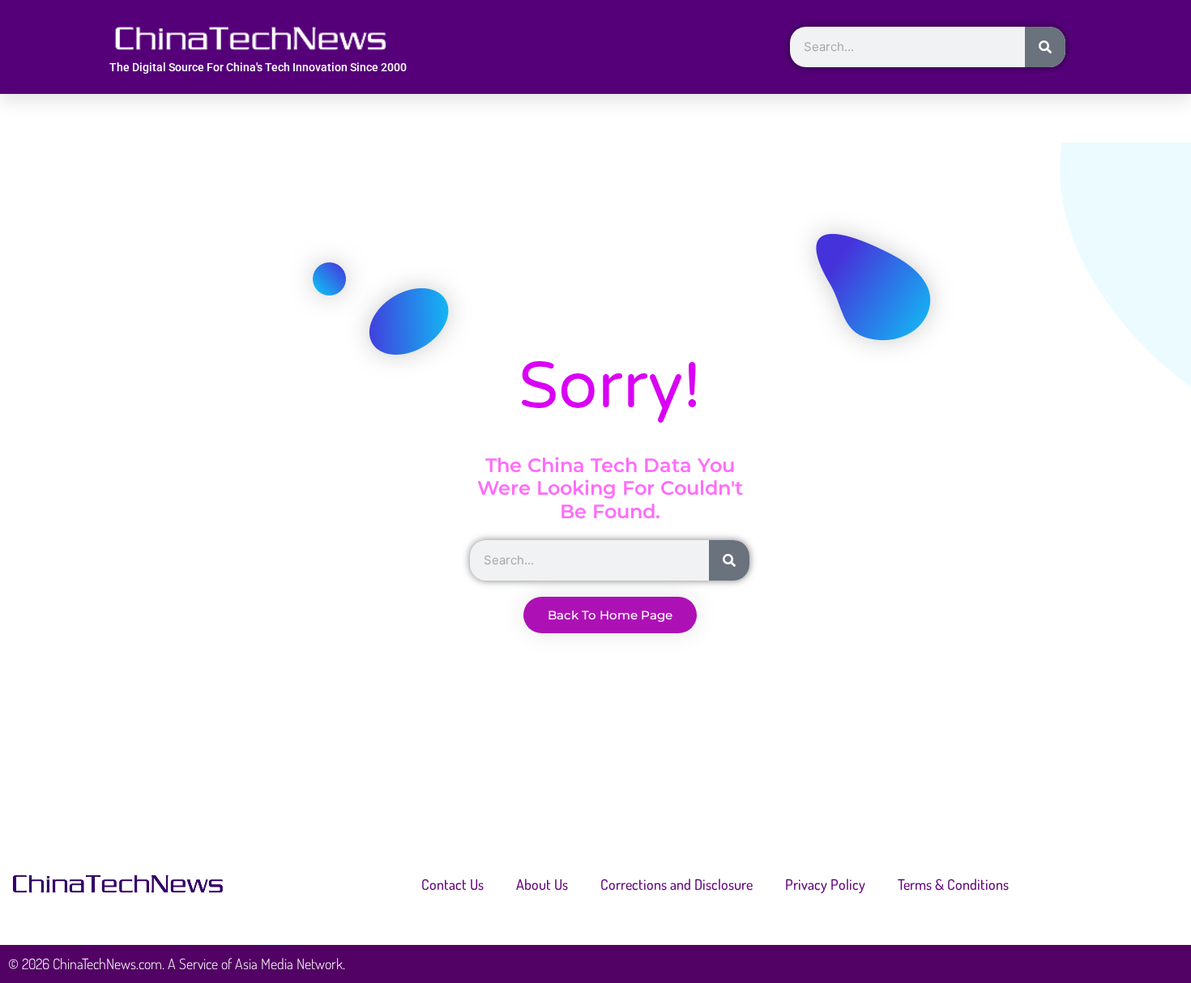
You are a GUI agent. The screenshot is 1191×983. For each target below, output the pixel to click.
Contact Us (452, 884)
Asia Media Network (289, 963)
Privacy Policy (825, 884)
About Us (542, 884)
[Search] (1045, 47)
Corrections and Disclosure (676, 884)
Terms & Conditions (953, 884)
